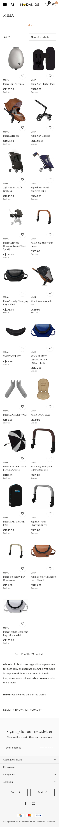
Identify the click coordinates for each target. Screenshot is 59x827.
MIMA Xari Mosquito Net (41, 302)
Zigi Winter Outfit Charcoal (12, 189)
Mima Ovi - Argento (13, 83)
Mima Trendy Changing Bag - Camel (43, 578)
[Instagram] (33, 803)
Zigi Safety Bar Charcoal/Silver (39, 523)
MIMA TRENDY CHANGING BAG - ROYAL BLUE (40, 359)
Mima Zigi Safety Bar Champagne (14, 578)
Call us (15, 792)
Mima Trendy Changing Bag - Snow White (15, 633)
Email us (42, 792)
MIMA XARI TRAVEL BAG (14, 523)
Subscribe (46, 747)
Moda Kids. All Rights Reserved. (40, 821)
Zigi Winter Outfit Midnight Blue (40, 189)
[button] (4, 4)
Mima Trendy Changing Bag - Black (15, 302)
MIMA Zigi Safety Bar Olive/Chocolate (42, 468)
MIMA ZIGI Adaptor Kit (15, 414)
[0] (54, 4)
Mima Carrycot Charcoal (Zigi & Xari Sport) (14, 246)
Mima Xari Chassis (40, 135)
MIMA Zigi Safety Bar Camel (42, 244)
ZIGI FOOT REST (12, 356)
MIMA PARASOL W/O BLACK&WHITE (14, 468)
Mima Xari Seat (11, 135)
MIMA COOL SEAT (40, 414)
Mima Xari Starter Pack (43, 83)
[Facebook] (25, 803)
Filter (29, 24)
